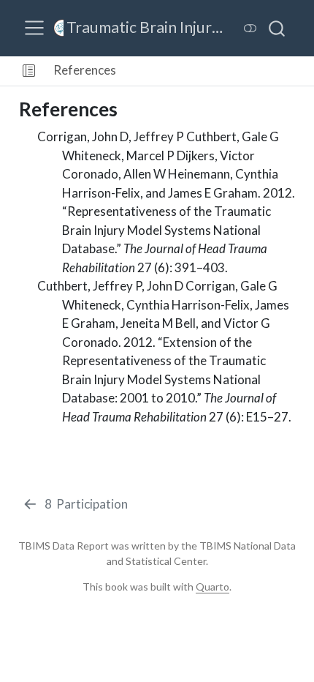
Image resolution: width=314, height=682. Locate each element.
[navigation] (217, 71)
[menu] (34, 27)
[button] (28, 71)
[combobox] (277, 28)
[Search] (277, 28)
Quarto (212, 586)
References (84, 70)
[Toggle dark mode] (250, 28)
